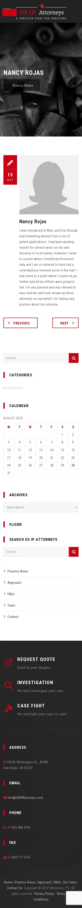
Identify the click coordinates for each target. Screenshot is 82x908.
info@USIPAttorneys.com (25, 797)
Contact (13, 617)
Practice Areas (18, 571)
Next (64, 323)
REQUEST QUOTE (36, 659)
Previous (21, 323)
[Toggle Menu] (9, 12)
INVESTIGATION (35, 682)
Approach (14, 582)
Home (8, 882)
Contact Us (15, 888)
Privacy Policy (44, 893)
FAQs (11, 594)
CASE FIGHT (31, 705)
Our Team (69, 882)
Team (11, 605)
